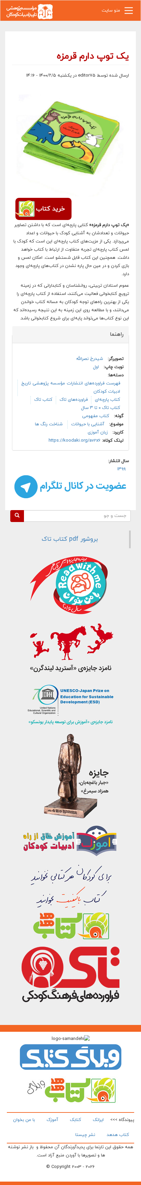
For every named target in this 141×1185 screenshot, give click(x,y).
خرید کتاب (50, 209)
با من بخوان (24, 1120)
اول (96, 367)
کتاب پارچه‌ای (107, 400)
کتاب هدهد (118, 1135)
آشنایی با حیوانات (87, 424)
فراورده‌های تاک (74, 400)
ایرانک (98, 1120)
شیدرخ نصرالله (89, 359)
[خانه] (29, 11)
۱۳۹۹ (121, 469)
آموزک (52, 1120)
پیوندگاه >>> (122, 1120)
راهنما (113, 334)
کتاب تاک (43, 400)
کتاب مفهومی (95, 416)
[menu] (129, 12)
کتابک (75, 1120)
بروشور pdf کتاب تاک (70, 539)
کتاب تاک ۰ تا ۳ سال (100, 408)
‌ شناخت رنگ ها (49, 424)
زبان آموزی (98, 432)
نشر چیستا (85, 1135)
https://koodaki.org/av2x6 (75, 441)
